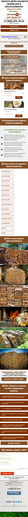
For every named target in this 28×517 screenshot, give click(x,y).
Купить (19, 97)
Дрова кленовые (6, 214)
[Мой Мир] (14, 502)
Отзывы (17, 477)
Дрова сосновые (6, 199)
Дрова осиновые (6, 176)
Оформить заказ (14, 30)
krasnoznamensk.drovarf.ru (9, 36)
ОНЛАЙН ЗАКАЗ (16, 71)
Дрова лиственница (7, 204)
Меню (25, 36)
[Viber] (18, 502)
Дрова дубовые (5, 185)
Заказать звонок (10, 46)
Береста (4, 228)
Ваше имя (3, 454)
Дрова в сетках (5, 195)
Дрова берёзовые (6, 171)
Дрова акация (5, 209)
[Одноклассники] (11, 502)
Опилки (4, 232)
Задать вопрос (19, 46)
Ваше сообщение (4, 462)
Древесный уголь (6, 223)
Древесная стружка (7, 218)
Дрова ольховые (6, 181)
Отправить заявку (7, 473)
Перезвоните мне (14, 26)
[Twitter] (16, 502)
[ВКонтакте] (7, 502)
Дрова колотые (5, 190)
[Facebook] (9, 502)
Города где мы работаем (14, 478)
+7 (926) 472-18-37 (14, 21)
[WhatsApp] (21, 502)
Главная (5, 477)
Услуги (13, 477)
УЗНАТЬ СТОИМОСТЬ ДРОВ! (14, 379)
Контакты (22, 477)
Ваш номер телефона (5, 458)
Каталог (9, 477)
